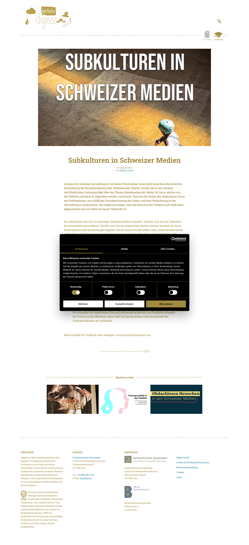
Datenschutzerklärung (187, 467)
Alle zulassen (166, 304)
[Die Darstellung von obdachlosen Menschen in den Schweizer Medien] (176, 399)
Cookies (180, 472)
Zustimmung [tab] (81, 248)
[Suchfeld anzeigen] (219, 21)
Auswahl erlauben (124, 304)
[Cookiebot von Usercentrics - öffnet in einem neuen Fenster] (173, 239)
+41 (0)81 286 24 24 (85, 475)
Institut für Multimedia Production (192, 462)
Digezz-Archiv (182, 457)
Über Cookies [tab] (168, 248)
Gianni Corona (126, 170)
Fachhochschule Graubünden (87, 457)
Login (179, 477)
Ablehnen (83, 304)
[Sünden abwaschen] (73, 399)
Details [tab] (124, 248)
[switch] (108, 292)
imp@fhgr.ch (86, 478)
